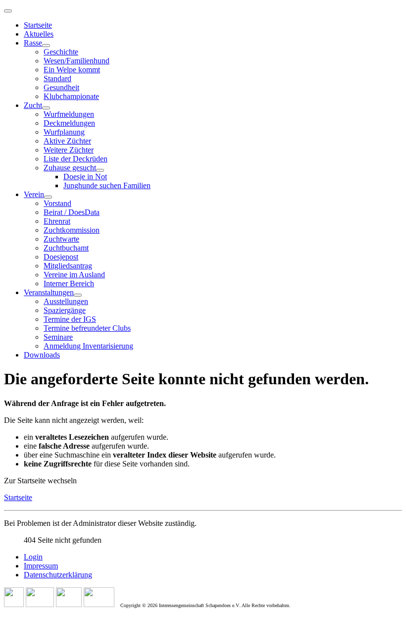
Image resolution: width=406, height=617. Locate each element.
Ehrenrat (57, 221)
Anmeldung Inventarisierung (88, 346)
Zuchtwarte (61, 239)
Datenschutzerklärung (58, 574)
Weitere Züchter (69, 150)
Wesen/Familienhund (76, 60)
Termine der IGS (70, 319)
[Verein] (48, 197)
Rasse (33, 43)
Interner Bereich (69, 283)
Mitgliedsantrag (68, 265)
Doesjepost (61, 257)
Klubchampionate (71, 96)
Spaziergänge (65, 310)
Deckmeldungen (69, 123)
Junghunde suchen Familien (107, 185)
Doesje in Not (85, 176)
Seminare (58, 337)
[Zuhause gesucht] (100, 170)
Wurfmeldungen (69, 114)
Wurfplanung (64, 132)
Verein (34, 194)
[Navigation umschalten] (8, 10)
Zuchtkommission (72, 230)
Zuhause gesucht (70, 167)
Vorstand (57, 203)
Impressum (41, 566)
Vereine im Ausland (74, 274)
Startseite (38, 25)
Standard (57, 78)
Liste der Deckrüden (75, 158)
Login (33, 557)
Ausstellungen (66, 301)
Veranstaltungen (49, 292)
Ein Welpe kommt (72, 69)
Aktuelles (38, 34)
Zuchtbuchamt (66, 248)
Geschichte (61, 52)
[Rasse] (46, 45)
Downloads (42, 355)
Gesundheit (61, 87)
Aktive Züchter (67, 141)
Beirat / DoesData (72, 212)
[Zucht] (46, 107)
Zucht (33, 105)
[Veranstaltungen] (78, 295)
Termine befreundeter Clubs (87, 328)
